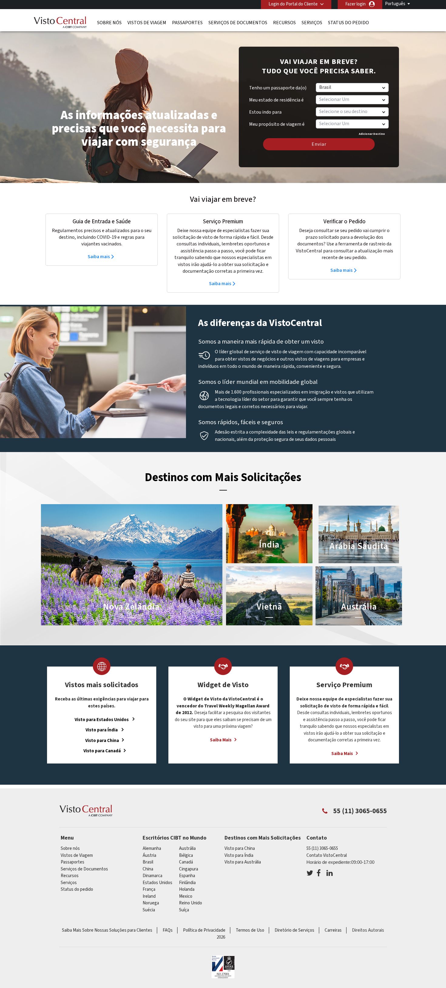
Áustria (149, 855)
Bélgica (186, 855)
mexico (185, 896)
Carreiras (333, 930)
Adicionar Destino (372, 134)
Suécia (149, 910)
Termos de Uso (250, 930)
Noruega (151, 903)
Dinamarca (152, 876)
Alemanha (152, 848)
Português (395, 4)
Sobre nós (109, 22)
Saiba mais (99, 256)
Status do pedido (348, 22)
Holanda (186, 889)
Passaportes (187, 22)
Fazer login (355, 4)
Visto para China (102, 740)
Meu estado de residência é (276, 100)
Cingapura (188, 869)
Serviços (312, 22)
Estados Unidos (157, 883)
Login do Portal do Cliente (293, 4)
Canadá (186, 862)
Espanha (187, 876)
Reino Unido (190, 903)
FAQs (168, 930)
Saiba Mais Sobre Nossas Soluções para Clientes (107, 930)
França (149, 889)
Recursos (284, 22)
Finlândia (187, 883)
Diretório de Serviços (294, 930)
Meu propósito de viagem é (277, 122)
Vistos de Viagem (146, 22)
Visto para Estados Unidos (102, 719)
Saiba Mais (220, 740)
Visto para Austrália (243, 862)
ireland (149, 896)
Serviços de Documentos (237, 22)
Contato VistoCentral (326, 855)
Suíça (184, 910)
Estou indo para (265, 112)
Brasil (148, 862)
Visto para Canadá (102, 751)
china (148, 869)
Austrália (187, 848)
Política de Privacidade (204, 930)
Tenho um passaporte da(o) (277, 88)
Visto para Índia (102, 730)
